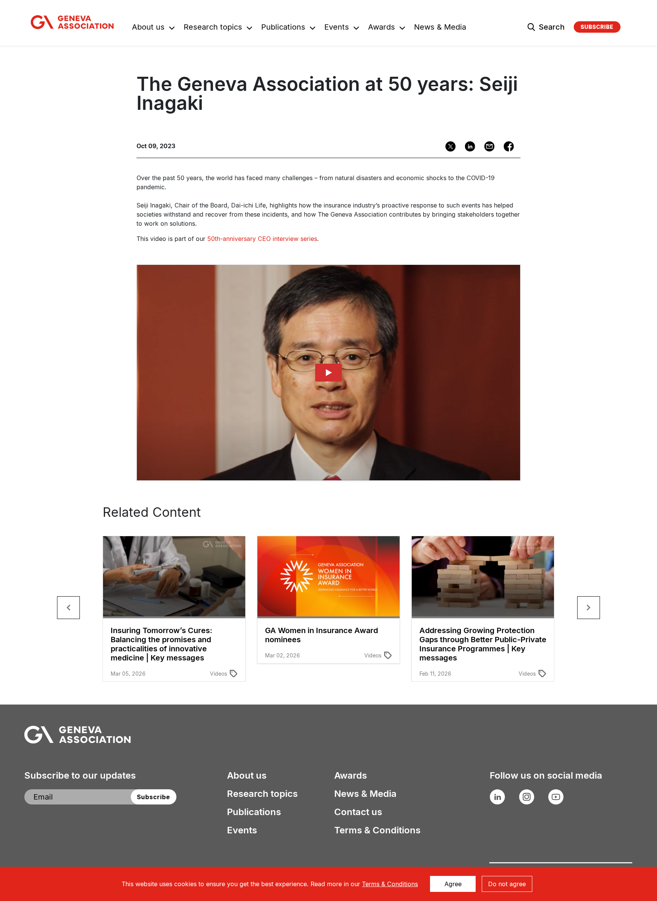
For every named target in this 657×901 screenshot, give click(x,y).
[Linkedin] (467, 146)
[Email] (487, 146)
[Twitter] (448, 146)
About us (148, 28)
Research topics (213, 28)
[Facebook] (506, 146)
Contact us (358, 812)
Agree (453, 884)
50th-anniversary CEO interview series (262, 238)
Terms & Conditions (377, 830)
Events (336, 28)
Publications (283, 28)
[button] (68, 607)
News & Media (440, 28)
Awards (381, 28)
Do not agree (507, 884)
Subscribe (597, 27)
